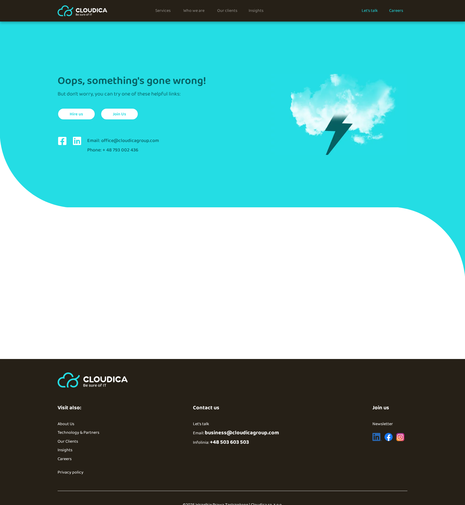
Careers (65, 459)
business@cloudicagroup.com (242, 432)
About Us (66, 424)
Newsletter (382, 424)
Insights (65, 450)
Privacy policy (70, 472)
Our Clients (68, 441)
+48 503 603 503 (229, 442)
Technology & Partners (78, 432)
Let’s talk (201, 424)
